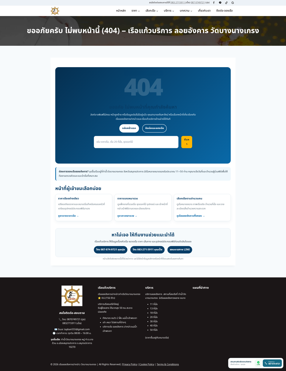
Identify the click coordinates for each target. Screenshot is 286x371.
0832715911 (69, 323)
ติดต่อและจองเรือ (154, 128)
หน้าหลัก (121, 11)
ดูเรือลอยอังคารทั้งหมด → (191, 216)
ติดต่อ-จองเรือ (224, 11)
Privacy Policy (129, 364)
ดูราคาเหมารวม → (127, 216)
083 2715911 (178, 2)
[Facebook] (214, 2)
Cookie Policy (146, 364)
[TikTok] (226, 2)
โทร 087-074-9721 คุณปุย (110, 250)
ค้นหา (186, 142)
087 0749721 (198, 2)
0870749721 (74, 319)
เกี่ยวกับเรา (204, 11)
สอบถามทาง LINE (180, 250)
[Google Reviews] (233, 2)
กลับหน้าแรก (129, 128)
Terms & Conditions (168, 364)
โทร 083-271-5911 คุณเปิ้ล (147, 250)
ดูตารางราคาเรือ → (68, 216)
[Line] (220, 2)
